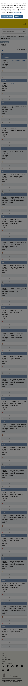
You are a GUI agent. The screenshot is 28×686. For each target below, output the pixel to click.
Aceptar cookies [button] (18, 16)
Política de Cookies (17, 12)
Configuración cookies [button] (7, 16)
